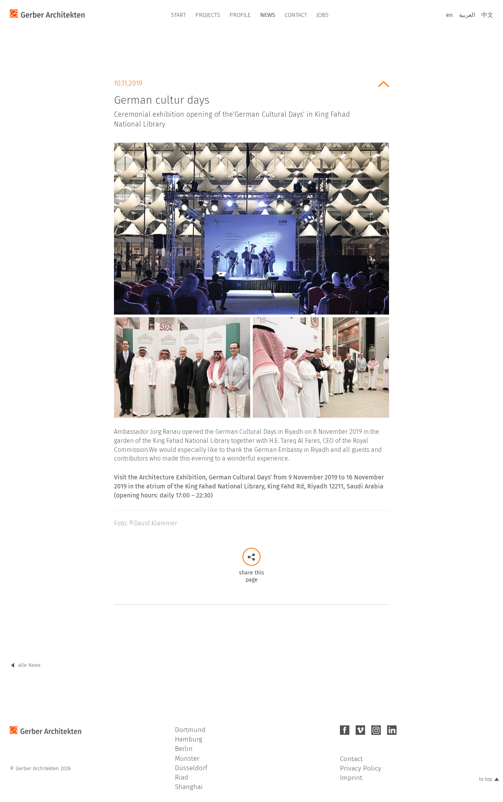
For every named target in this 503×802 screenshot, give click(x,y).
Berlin (184, 749)
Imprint (351, 778)
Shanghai (189, 787)
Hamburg (188, 739)
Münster (187, 758)
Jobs (322, 15)
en (449, 15)
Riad (181, 777)
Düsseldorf (191, 768)
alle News (29, 665)
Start (178, 15)
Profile (240, 15)
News (267, 15)
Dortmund (190, 730)
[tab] (251, 101)
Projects (207, 15)
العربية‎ (467, 15)
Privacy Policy (360, 768)
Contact (296, 15)
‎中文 (487, 15)
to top (485, 779)
